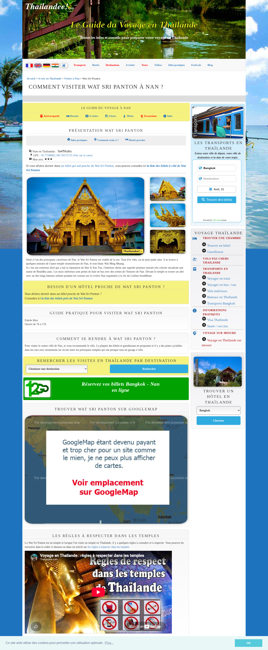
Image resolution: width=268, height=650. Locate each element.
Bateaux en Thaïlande (222, 297)
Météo (128, 116)
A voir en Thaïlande (49, 78)
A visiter (130, 65)
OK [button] (249, 643)
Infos (168, 116)
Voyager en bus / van (221, 285)
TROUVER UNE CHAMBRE (222, 238)
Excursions (148, 116)
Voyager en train (218, 278)
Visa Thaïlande (217, 320)
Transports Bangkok (221, 303)
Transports (80, 65)
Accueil (31, 78)
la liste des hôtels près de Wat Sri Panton (67, 298)
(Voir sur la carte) (82, 155)
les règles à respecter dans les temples (108, 546)
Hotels (95, 65)
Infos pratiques (176, 65)
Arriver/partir (50, 116)
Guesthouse (215, 252)
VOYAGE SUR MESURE (219, 333)
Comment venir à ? (106, 140)
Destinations (112, 65)
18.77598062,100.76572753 (56, 155)
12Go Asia (216, 220)
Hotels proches (135, 140)
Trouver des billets (219, 199)
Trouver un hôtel (218, 245)
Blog (210, 65)
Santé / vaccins (217, 326)
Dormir (72, 116)
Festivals (196, 65)
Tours (144, 65)
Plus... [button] (109, 643)
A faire (110, 116)
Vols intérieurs (217, 291)
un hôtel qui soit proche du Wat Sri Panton (87, 165)
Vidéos (158, 65)
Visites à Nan (71, 78)
